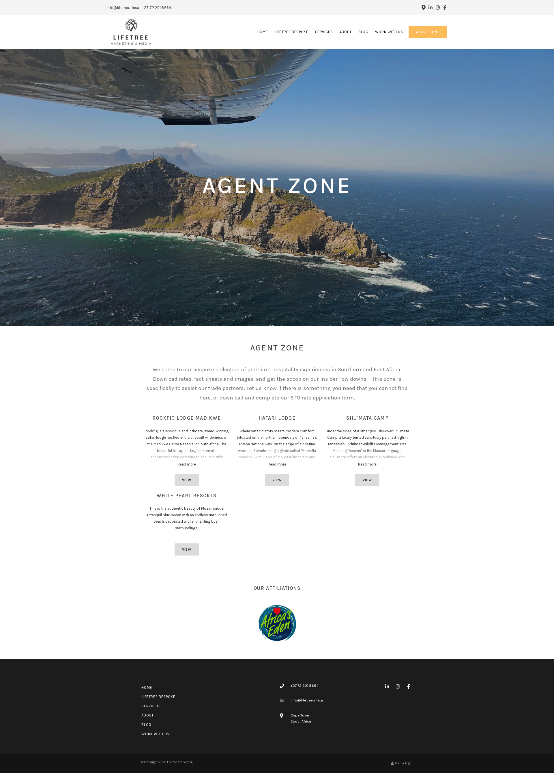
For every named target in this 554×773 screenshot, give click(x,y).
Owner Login (403, 763)
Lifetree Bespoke (291, 32)
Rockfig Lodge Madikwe (186, 418)
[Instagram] (437, 7)
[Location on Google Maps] (423, 7)
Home (262, 32)
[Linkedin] (430, 7)
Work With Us (389, 32)
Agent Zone (428, 32)
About (346, 32)
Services (324, 32)
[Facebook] (445, 7)
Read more (186, 464)
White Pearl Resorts (187, 495)
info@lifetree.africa (123, 8)
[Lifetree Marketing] (131, 31)
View (186, 480)
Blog (363, 32)
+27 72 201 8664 (156, 8)
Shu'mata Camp (367, 418)
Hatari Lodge (277, 418)
